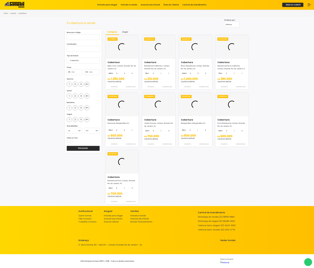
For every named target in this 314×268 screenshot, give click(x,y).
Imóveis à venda (138, 215)
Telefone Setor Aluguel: (217, 225)
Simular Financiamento (141, 221)
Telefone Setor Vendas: (216, 229)
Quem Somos (84, 215)
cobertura (22, 13)
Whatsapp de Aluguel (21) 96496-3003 (216, 221)
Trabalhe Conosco (87, 221)
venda (13, 13)
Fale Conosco (85, 218)
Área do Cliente (111, 221)
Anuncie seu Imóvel (113, 218)
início (6, 13)
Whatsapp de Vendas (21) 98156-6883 (216, 216)
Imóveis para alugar (113, 215)
